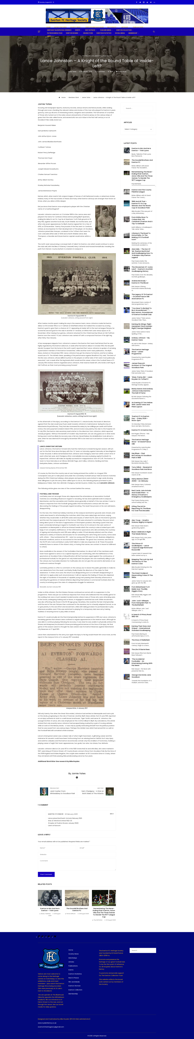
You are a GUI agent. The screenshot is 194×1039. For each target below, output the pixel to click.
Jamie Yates (98, 56)
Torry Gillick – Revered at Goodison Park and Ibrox (142, 468)
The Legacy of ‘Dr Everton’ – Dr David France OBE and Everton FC (142, 296)
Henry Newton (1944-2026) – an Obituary (140, 480)
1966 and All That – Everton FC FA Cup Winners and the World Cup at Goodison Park (141, 204)
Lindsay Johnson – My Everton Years (141, 339)
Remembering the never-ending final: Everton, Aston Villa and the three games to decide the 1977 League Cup (104, 912)
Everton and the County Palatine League (141, 191)
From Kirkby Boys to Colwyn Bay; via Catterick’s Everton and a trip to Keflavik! (142, 220)
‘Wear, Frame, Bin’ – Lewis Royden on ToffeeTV (142, 378)
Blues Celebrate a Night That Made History (141, 533)
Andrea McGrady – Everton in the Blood (140, 282)
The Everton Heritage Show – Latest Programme (140, 351)
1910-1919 (85, 56)
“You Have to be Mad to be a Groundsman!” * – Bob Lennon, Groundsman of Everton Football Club (142, 311)
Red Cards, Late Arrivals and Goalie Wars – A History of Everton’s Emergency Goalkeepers (142, 493)
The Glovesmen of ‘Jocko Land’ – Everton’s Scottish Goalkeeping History (142, 269)
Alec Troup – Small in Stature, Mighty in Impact (142, 521)
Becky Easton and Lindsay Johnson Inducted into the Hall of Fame (142, 391)
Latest (104, 56)
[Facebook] (39, 937)
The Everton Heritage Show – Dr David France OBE (141, 441)
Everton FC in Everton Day (142, 430)
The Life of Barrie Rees (141, 649)
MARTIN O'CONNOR (55, 814)
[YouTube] (48, 937)
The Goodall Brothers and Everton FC (76, 909)
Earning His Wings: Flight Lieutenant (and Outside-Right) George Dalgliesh (142, 326)
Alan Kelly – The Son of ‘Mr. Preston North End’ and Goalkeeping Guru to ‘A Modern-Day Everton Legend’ (142, 253)
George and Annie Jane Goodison (141, 676)
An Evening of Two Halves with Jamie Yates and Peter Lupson (142, 404)
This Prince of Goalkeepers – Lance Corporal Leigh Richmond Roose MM (142, 546)
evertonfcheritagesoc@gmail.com (51, 1027)
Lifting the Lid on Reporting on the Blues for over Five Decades (141, 508)
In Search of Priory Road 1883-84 (141, 615)
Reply (112, 814)
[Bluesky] (55, 937)
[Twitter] (42, 937)
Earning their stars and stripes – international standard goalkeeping (141, 628)
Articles (91, 56)
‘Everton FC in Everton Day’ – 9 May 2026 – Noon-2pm (140, 418)
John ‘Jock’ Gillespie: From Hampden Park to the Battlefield (141, 603)
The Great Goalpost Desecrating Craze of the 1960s (142, 575)
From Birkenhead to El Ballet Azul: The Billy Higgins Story (141, 589)
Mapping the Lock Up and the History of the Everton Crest (142, 561)
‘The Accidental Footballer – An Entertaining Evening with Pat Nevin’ (142, 662)
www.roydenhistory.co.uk (47, 1023)
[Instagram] (45, 937)
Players (109, 56)
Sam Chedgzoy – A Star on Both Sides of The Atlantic (93, 791)
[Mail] (52, 937)
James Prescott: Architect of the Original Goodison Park (142, 365)
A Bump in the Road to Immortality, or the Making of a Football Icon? (141, 236)
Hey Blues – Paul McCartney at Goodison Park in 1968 (141, 455)
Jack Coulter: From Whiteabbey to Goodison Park (62, 791)
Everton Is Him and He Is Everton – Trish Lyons (50, 909)
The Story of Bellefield (141, 640)
